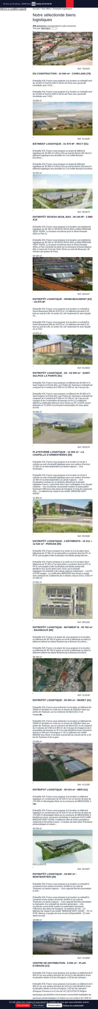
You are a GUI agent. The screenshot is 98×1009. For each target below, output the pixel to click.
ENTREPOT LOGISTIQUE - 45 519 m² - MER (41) (60, 789)
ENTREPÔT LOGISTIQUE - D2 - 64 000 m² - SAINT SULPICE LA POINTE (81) (61, 374)
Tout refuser (38, 1005)
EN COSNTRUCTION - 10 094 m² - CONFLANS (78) (62, 73)
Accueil (36, 9)
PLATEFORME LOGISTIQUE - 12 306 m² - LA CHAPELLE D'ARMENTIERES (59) (58, 453)
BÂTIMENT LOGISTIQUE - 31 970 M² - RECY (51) (60, 143)
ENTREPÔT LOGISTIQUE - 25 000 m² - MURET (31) (62, 700)
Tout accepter (23, 1005)
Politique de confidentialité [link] (73, 1005)
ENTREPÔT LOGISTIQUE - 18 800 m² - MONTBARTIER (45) (55, 875)
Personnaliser (54, 1005)
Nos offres (46, 9)
